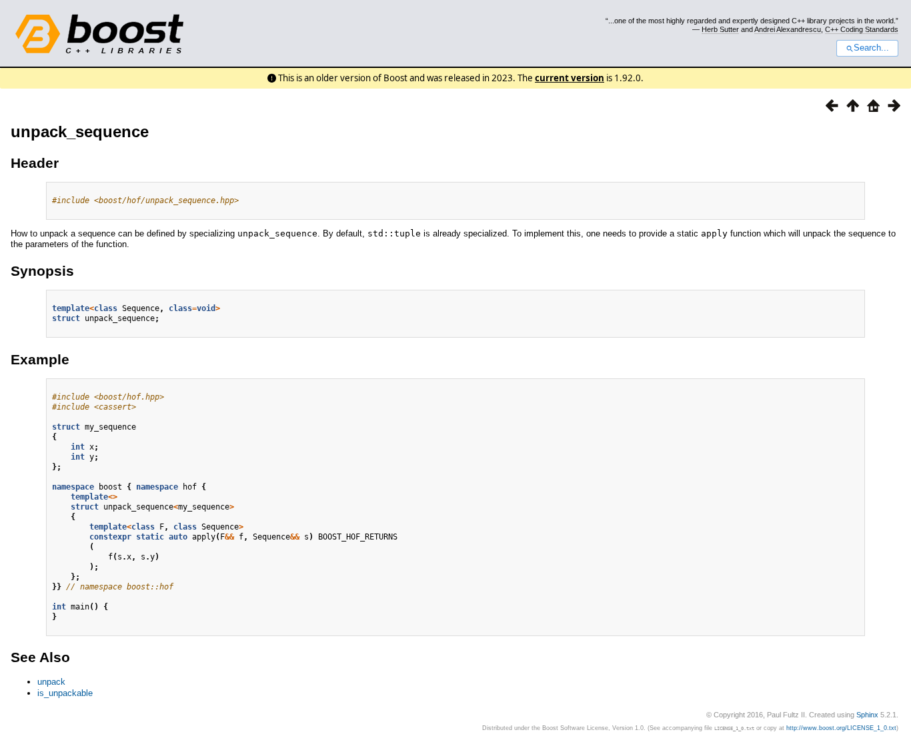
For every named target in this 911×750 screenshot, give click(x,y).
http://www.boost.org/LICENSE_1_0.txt (841, 728)
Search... (871, 48)
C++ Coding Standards (861, 29)
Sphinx (867, 715)
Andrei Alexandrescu (787, 29)
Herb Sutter (720, 29)
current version (569, 78)
